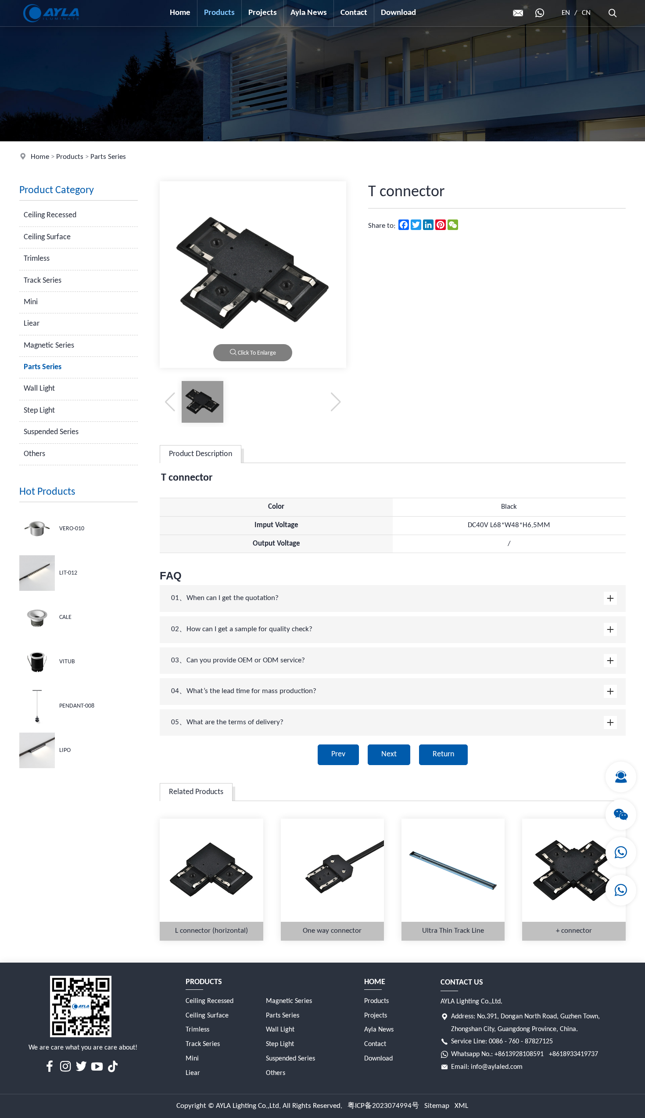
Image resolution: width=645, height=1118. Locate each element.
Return (443, 754)
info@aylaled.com (497, 1067)
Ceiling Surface (47, 237)
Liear (31, 324)
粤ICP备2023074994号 (383, 1106)
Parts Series (108, 157)
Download (398, 13)
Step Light (39, 410)
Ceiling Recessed (50, 215)
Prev (338, 754)
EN (566, 13)
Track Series (42, 281)
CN (586, 13)
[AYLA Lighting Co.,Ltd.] (51, 24)
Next (389, 754)
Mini (31, 302)
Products (219, 13)
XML (461, 1106)
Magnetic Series (49, 346)
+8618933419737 (573, 1054)
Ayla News (308, 13)
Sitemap (436, 1106)
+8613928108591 (519, 1054)
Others (34, 454)
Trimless (37, 259)
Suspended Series (51, 432)
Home (180, 13)
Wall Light (39, 389)
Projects (262, 13)
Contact (353, 13)
